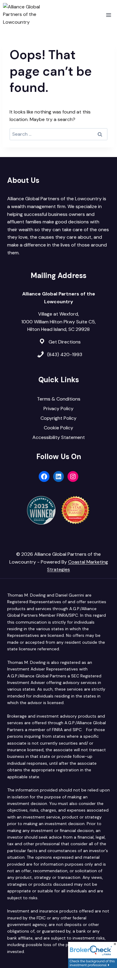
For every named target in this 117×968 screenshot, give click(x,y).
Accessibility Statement (58, 437)
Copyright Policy (58, 418)
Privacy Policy (59, 408)
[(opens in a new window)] (92, 955)
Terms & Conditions (58, 399)
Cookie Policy (58, 428)
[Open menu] (108, 15)
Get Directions (65, 342)
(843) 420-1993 (64, 354)
